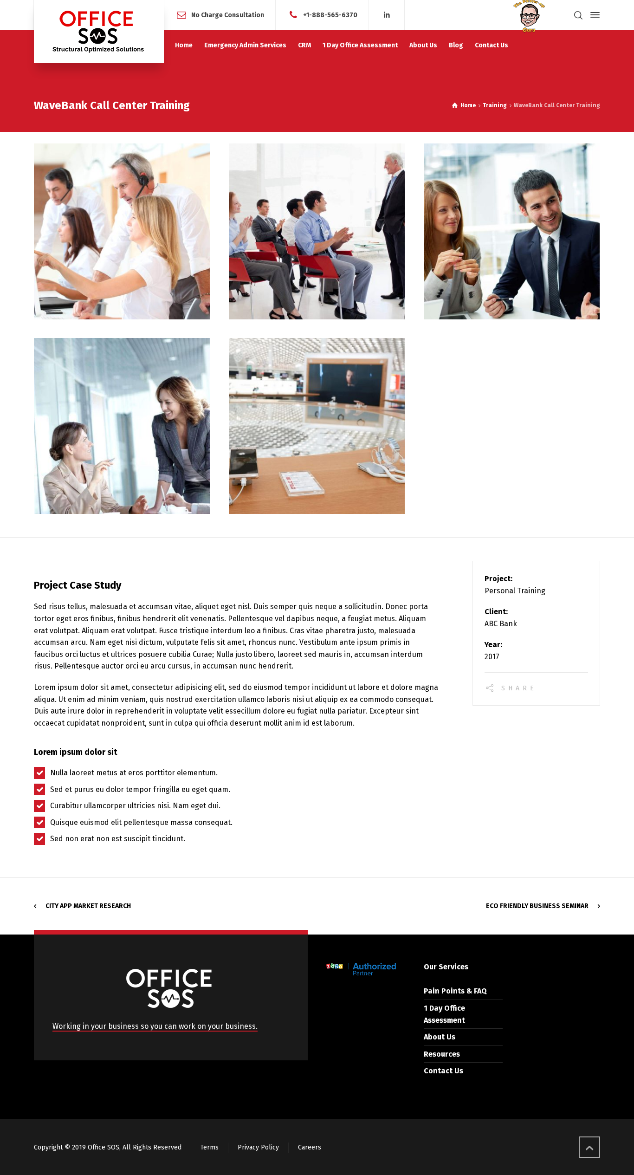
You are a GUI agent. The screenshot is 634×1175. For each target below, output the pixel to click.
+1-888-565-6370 (330, 15)
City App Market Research (88, 906)
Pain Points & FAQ (455, 991)
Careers (309, 1147)
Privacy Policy (258, 1147)
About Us (439, 1036)
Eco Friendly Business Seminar (537, 906)
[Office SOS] (98, 31)
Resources (442, 1054)
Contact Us (443, 1070)
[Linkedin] (386, 15)
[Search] (578, 15)
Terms (210, 1147)
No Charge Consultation (227, 15)
